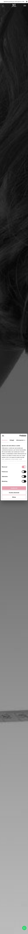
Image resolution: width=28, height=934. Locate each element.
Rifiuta (14, 497)
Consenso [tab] (4, 440)
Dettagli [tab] (12, 440)
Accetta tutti (14, 488)
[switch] (24, 471)
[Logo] (14, 5)
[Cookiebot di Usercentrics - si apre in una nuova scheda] (19, 436)
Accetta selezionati (14, 492)
